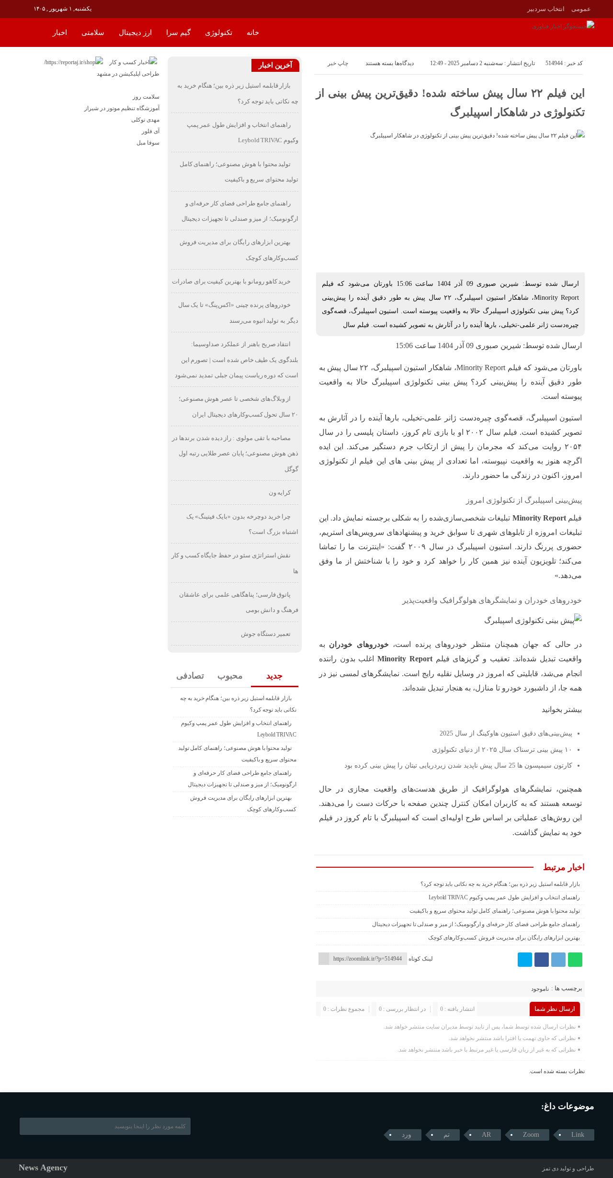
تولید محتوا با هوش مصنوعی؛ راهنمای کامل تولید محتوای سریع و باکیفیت (494, 910)
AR (486, 1134)
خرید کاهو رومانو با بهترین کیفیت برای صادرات (231, 281)
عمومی (581, 8)
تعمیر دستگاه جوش (266, 633)
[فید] (25, 8)
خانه (253, 32)
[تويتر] (525, 959)
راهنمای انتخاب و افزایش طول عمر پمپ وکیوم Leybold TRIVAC (504, 897)
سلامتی (92, 32)
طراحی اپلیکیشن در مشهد (128, 73)
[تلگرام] (558, 959)
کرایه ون (280, 492)
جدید (274, 675)
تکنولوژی (218, 32)
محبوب (230, 675)
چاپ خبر (338, 63)
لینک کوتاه (421, 958)
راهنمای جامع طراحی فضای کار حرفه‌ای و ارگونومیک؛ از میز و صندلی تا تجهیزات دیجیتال (476, 924)
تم (446, 1134)
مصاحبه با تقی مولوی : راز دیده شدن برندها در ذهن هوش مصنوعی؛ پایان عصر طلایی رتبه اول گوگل (235, 453)
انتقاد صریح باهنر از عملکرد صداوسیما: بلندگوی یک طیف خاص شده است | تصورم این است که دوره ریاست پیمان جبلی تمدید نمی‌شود (236, 359)
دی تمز (550, 1168)
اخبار (60, 32)
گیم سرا (178, 32)
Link (577, 1134)
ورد (406, 1134)
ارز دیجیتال (135, 32)
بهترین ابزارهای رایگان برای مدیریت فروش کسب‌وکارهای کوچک (504, 937)
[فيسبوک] (541, 959)
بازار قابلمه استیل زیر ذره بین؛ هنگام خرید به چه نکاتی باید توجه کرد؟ (500, 884)
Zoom (531, 1134)
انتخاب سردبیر (546, 8)
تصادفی (190, 675)
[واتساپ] (575, 959)
